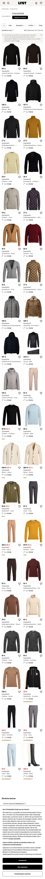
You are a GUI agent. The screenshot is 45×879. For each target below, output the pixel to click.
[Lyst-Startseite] (22, 3)
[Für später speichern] (19, 69)
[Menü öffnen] (4, 3)
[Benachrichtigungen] (36, 3)
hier (18, 41)
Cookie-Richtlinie (14, 839)
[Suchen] (8, 3)
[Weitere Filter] (4, 25)
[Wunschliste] (41, 3)
